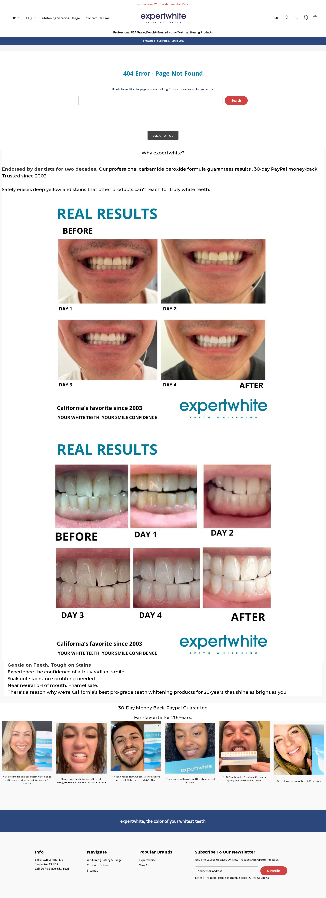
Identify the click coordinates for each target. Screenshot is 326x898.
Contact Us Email (98, 18)
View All (144, 865)
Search (287, 17)
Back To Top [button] (163, 135)
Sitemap (92, 870)
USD (276, 18)
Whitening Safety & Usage (61, 18)
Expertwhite (147, 860)
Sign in (305, 17)
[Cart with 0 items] (315, 18)
